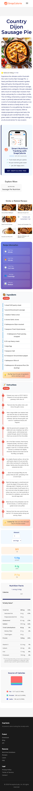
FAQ (3, 760)
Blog (3, 740)
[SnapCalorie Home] (13, 3)
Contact (5, 775)
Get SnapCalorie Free (16, 171)
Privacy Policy (6, 769)
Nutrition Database (8, 752)
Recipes (4, 755)
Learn (4, 758)
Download (5, 737)
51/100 (16, 73)
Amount (16, 532)
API (3, 743)
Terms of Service (8, 772)
